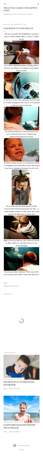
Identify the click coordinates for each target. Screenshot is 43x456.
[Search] (38, 3)
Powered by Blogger (23, 445)
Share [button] (5, 283)
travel (16, 286)
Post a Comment (14, 388)
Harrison (11, 286)
